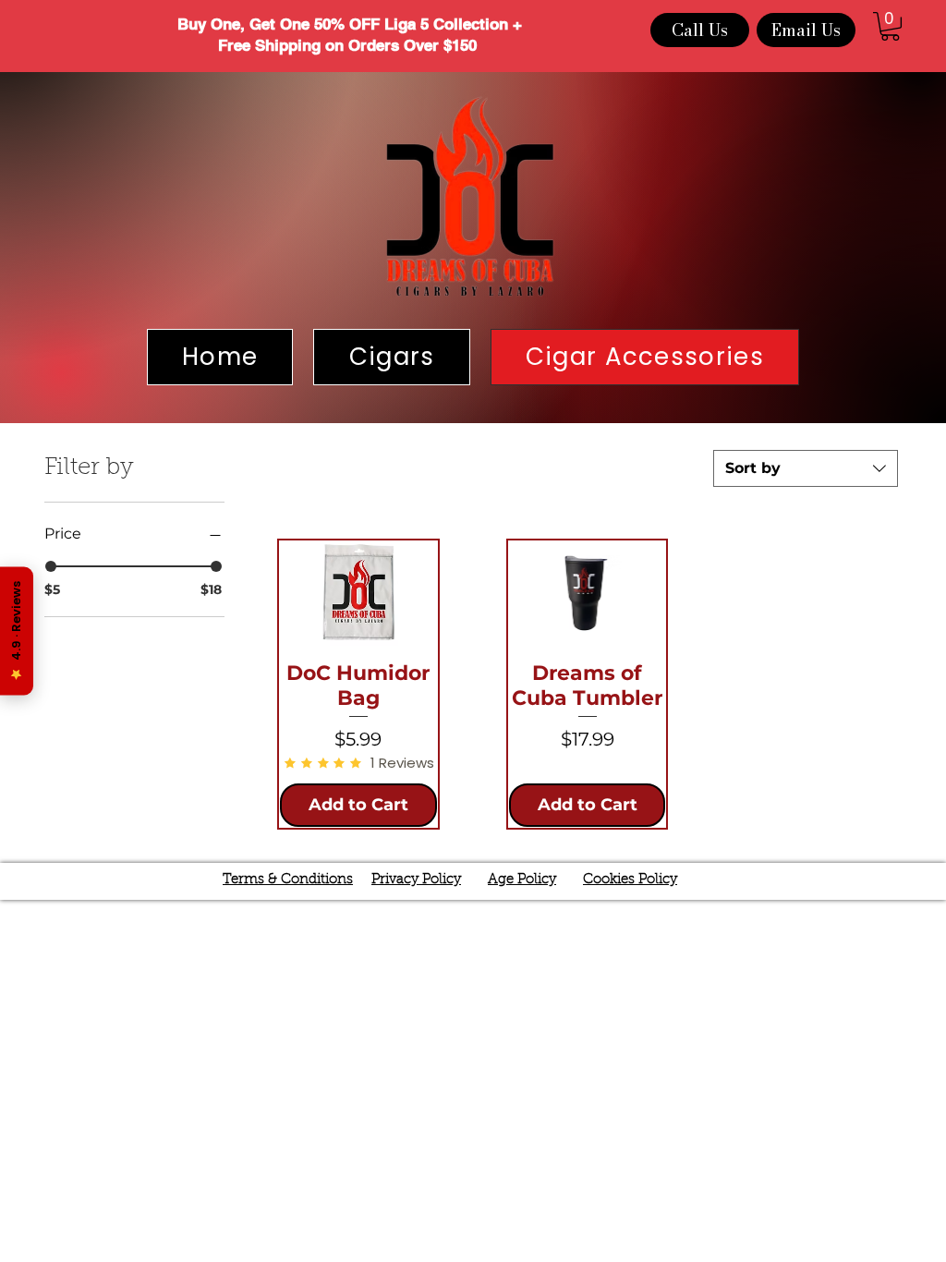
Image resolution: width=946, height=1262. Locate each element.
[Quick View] (358, 593)
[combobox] (805, 468)
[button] (890, 26)
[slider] (51, 566)
